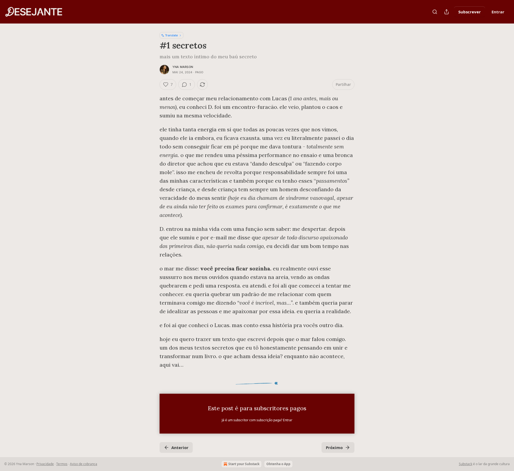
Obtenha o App (278, 464)
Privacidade (45, 464)
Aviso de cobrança (83, 464)
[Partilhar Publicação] (446, 11)
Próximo (334, 447)
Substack (465, 464)
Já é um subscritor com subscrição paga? (257, 420)
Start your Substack (243, 464)
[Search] (434, 11)
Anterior (179, 447)
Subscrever (469, 11)
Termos (61, 464)
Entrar (498, 11)
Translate (171, 35)
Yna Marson (182, 67)
